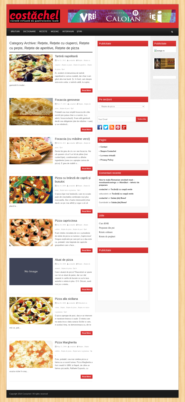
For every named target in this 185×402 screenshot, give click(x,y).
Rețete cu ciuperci (63, 43)
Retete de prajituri (107, 236)
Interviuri (68, 31)
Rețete (43, 31)
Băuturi (15, 31)
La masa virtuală (107, 155)
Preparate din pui (106, 227)
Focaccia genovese (67, 99)
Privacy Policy (106, 160)
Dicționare (29, 31)
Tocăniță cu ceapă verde (121, 189)
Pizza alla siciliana (66, 298)
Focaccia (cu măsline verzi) (72, 138)
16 (76, 268)
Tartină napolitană (66, 56)
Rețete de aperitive (38, 48)
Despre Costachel (108, 151)
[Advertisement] (123, 69)
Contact (103, 147)
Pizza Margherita (66, 342)
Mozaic (55, 31)
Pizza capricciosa (66, 220)
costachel (72, 60)
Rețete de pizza (67, 48)
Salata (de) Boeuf (118, 198)
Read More (86, 90)
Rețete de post (65, 108)
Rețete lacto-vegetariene (68, 190)
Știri (79, 31)
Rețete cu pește (67, 65)
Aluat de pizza (64, 259)
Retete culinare (106, 231)
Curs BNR (104, 223)
